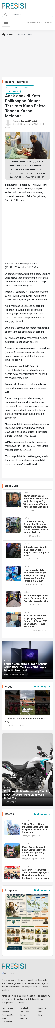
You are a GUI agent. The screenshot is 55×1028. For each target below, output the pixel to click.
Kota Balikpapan (12, 91)
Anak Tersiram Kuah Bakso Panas (19, 87)
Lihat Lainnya (42, 687)
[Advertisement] (27, 233)
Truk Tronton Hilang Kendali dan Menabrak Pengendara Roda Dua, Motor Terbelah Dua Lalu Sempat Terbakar (35, 527)
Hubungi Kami (7, 1022)
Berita (11, 34)
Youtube (23, 1018)
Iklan (40, 1012)
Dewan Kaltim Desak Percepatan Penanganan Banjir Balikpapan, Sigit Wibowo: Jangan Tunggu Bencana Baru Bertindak (35, 501)
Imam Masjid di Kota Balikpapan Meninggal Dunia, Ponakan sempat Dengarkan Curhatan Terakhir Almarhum (35, 575)
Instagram (24, 1012)
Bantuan (42, 1008)
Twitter (23, 1015)
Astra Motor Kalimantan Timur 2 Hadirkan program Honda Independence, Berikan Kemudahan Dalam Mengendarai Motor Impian (36, 875)
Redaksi (5, 1012)
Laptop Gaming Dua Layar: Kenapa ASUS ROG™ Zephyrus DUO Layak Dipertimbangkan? (25, 667)
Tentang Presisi (8, 1008)
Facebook (24, 1008)
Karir (40, 1015)
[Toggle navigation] (6, 24)
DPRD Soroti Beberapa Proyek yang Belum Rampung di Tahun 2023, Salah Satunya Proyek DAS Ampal (35, 621)
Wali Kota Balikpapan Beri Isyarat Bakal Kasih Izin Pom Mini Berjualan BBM (36, 598)
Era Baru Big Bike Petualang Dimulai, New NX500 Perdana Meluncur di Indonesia (27, 795)
